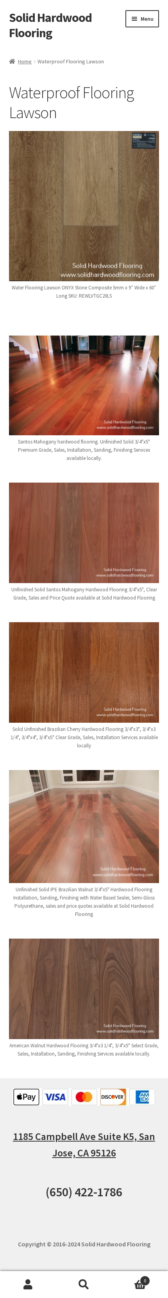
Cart (129, 1278)
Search (84, 1284)
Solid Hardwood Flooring (50, 25)
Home (25, 61)
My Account (28, 1284)
